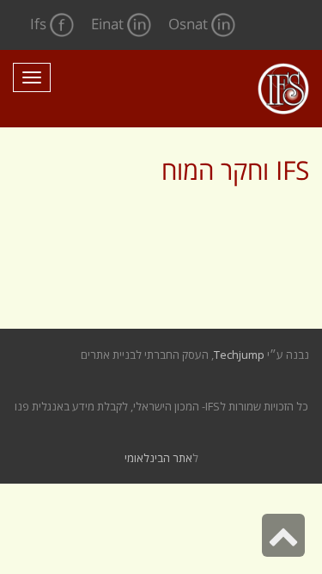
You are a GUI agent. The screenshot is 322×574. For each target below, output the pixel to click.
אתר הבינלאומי (158, 458)
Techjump (239, 354)
